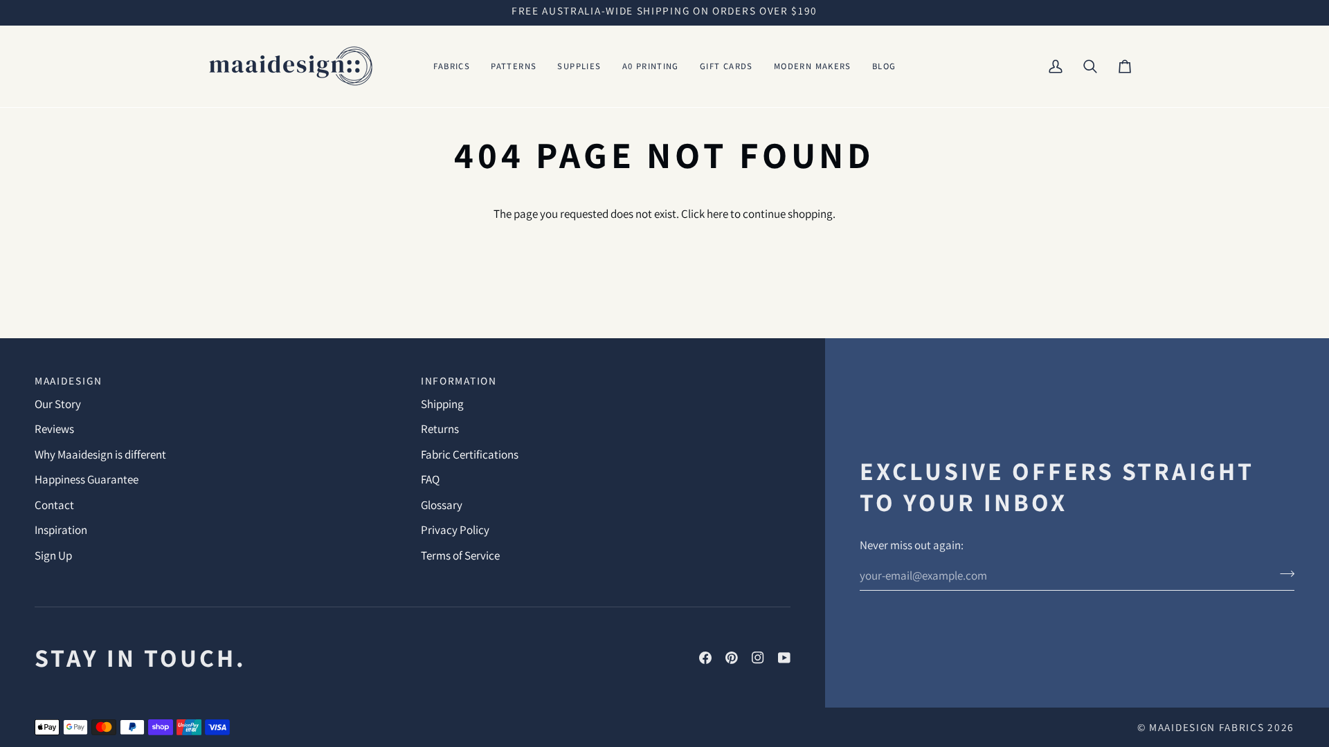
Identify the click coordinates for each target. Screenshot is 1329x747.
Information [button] (459, 380)
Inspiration (61, 529)
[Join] (1283, 573)
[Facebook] (705, 658)
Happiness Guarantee (86, 479)
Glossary (441, 505)
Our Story (58, 404)
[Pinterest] (731, 658)
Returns (440, 428)
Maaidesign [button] (68, 380)
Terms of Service (460, 555)
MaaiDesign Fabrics (1208, 727)
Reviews (54, 428)
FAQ (430, 479)
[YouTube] (784, 658)
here (717, 213)
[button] (452, 66)
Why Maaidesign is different (100, 454)
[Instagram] (758, 658)
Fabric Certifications (469, 454)
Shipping (442, 404)
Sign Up (53, 555)
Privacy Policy (455, 529)
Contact (54, 505)
